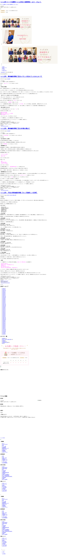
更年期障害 (4, 477)
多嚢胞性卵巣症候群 (5, 472)
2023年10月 (4, 297)
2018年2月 (4, 327)
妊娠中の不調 (4, 468)
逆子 (3, 469)
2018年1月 (4, 328)
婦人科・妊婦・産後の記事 (11, 195)
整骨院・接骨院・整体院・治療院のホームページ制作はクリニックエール (12, 493)
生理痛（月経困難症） (6, 474)
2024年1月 (4, 295)
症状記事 (3, 341)
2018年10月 (4, 319)
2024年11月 (4, 290)
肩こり (3, 443)
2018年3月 (4, 326)
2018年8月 (4, 321)
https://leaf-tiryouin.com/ (4, 190)
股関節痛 (3, 450)
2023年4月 (4, 301)
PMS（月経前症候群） (6, 475)
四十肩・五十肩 (4, 444)
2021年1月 (4, 310)
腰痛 (3, 445)
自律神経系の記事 (5, 342)
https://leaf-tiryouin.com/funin (5, 282)
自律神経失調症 (4, 514)
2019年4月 (4, 313)
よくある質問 (4, 487)
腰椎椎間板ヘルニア (5, 448)
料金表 (3, 485)
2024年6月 (4, 292)
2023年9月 (4, 298)
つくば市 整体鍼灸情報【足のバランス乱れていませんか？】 (21, 76)
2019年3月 (4, 314)
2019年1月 (4, 316)
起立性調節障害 (4, 462)
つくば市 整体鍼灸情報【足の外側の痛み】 (15, 128)
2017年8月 (4, 333)
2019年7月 (4, 311)
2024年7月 (4, 291)
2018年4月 (4, 325)
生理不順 (3, 473)
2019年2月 (4, 315)
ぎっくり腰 (4, 446)
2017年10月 (4, 331)
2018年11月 (4, 318)
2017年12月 (4, 329)
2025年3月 (4, 289)
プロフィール (4, 484)
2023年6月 (4, 300)
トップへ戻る (2, 437)
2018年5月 (4, 324)
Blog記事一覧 (3, 72)
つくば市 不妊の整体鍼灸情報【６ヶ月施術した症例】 (19, 192)
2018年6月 (4, 323)
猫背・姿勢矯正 (4, 479)
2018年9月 (4, 320)
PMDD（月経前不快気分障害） (7, 476)
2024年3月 (4, 293)
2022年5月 (4, 309)
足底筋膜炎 (4, 451)
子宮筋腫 (3, 471)
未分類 (3, 340)
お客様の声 (4, 488)
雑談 (3, 343)
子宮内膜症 (4, 470)
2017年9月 (4, 332)
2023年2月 (4, 302)
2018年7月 (4, 322)
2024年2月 (4, 294)
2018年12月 (4, 317)
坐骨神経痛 (4, 447)
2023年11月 (4, 296)
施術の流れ (4, 486)
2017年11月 (4, 330)
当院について (4, 483)
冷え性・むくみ (4, 452)
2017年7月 (4, 334)
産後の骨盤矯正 (4, 467)
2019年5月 (4, 312)
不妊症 (3, 466)
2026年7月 (4, 288)
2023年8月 (4, 299)
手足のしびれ (4, 449)
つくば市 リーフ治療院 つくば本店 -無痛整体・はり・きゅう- (20, 2)
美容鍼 (3, 478)
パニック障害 (4, 461)
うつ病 (3, 460)
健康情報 (3, 338)
